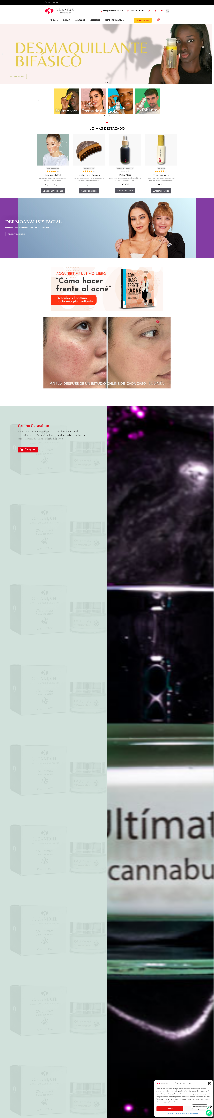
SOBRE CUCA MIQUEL (113, 20)
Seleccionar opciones (53, 190)
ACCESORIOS (95, 20)
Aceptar (170, 1109)
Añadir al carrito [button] (89, 190)
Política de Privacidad (190, 1114)
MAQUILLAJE (80, 20)
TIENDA (53, 20)
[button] (209, 1083)
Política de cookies (174, 1114)
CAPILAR (66, 20)
